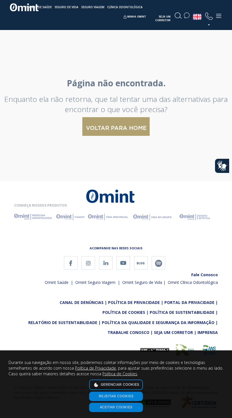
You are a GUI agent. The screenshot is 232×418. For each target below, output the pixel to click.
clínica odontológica (125, 7)
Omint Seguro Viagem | (97, 282)
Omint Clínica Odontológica (193, 282)
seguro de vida (66, 7)
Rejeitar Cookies (116, 396)
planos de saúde (38, 7)
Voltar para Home (116, 128)
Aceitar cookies (116, 407)
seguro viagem (92, 7)
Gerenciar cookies (119, 384)
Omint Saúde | (59, 282)
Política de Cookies (119, 373)
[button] (209, 19)
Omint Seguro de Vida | (144, 282)
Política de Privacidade (95, 368)
